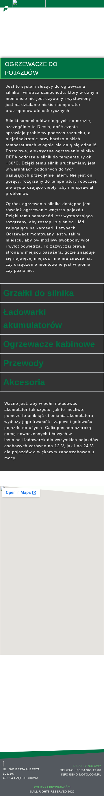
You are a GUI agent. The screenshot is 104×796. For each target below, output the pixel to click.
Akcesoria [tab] (24, 382)
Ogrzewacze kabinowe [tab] (49, 344)
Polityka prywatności (52, 787)
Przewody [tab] (23, 363)
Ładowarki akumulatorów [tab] (32, 318)
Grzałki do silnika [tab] (38, 293)
